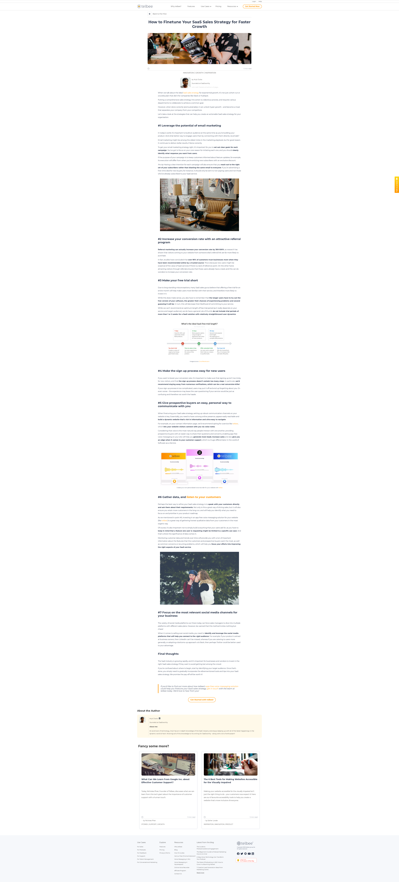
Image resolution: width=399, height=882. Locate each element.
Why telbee (178, 846)
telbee (235, 424)
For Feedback (141, 853)
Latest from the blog (205, 842)
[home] (146, 6)
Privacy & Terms (164, 853)
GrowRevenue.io (204, 361)
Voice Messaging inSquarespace (180, 863)
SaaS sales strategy (191, 93)
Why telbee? (176, 6)
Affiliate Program (180, 870)
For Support (141, 856)
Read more (200, 872)
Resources (178, 842)
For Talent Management (145, 859)
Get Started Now (252, 6)
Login (254, 1)
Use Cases (141, 842)
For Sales (140, 846)
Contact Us (178, 874)
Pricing (218, 6)
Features (191, 6)
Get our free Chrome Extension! (185, 856)
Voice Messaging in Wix (182, 859)
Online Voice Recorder (181, 867)
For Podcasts (141, 850)
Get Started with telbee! (201, 700)
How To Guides (179, 853)
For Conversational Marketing (147, 862)
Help (260, 1)
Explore (162, 842)
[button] (204, 6)
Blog (176, 850)
